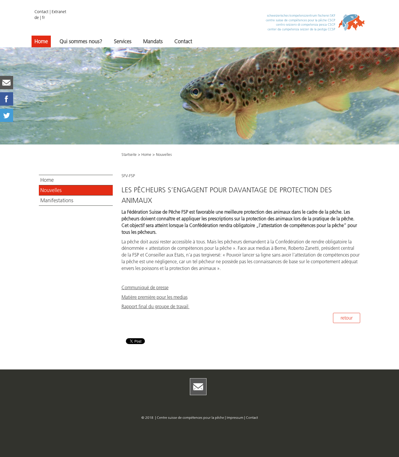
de (36, 17)
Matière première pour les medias (155, 297)
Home (41, 41)
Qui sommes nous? (81, 41)
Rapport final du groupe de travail (156, 306)
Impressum (235, 417)
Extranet (59, 11)
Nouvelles (51, 190)
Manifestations (56, 200)
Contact (41, 11)
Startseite (129, 154)
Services (122, 41)
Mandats (153, 41)
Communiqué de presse (145, 287)
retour (347, 318)
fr (43, 17)
